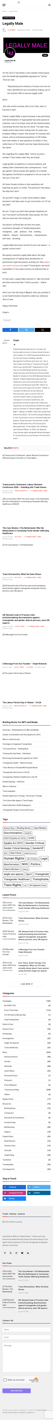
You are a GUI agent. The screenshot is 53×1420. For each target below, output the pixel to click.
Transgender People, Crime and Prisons (18, 810)
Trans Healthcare (11, 1048)
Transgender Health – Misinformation (17, 763)
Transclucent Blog (11, 1090)
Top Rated (7, 1160)
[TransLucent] (26, 4)
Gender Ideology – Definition (14, 782)
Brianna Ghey (9, 828)
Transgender (42, 874)
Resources (7, 1104)
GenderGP (38, 848)
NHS (25, 864)
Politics (35, 864)
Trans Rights (12, 885)
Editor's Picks (8, 1024)
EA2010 (28, 833)
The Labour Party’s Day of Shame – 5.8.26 (21, 702)
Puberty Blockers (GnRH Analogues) (17, 805)
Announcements (11, 1057)
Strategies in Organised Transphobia (17, 744)
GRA (5, 853)
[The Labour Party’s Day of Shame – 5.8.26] (26, 685)
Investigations (8, 1038)
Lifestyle (7, 1150)
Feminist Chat (9, 1146)
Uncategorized (8, 1169)
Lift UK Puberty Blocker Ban (15, 1015)
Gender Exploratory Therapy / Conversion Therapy (22, 796)
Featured (7, 320)
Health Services (30, 853)
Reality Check (8, 1099)
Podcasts (8, 1080)
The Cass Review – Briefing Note (15, 749)
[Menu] (4, 7)
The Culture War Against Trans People (18, 801)
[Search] (49, 7)
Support (7, 1132)
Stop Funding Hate (11, 1020)
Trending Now (8, 1164)
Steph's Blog (8, 18)
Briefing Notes (24, 828)
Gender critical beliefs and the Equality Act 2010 (21, 735)
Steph (12, 30)
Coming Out (9, 1113)
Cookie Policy (41, 1410)
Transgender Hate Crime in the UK (16, 772)
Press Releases (10, 1085)
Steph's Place (8, 1137)
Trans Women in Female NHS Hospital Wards (20, 768)
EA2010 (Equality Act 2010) (15, 838)
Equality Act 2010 (13, 843)
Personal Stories (11, 1076)
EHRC (32, 838)
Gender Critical (35, 843)
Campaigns (7, 1001)
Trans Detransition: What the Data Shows (21, 574)
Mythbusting (9, 1127)
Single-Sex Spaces (11, 1043)
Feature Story (8, 1029)
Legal (44, 858)
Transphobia (40, 879)
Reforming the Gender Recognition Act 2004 (20, 758)
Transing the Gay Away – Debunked (16, 753)
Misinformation (11, 864)
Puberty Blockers (11, 869)
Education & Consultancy (14, 1118)
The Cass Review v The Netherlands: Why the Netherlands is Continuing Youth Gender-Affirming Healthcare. (25, 531)
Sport (29, 874)
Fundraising (7, 1034)
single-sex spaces (13, 874)
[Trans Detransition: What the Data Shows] (26, 557)
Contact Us (30, 1412)
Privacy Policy (7, 1412)
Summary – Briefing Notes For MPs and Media (21, 730)
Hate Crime (15, 853)
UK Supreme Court (37, 885)
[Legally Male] (26, 51)
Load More (25, 984)
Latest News (9, 1071)
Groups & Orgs (10, 1122)
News (5, 1052)
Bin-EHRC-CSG (10, 1005)
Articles (7, 1061)
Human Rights (14, 858)
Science (25, 869)
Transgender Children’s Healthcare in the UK (20, 777)
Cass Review (40, 828)
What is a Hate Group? (11, 739)
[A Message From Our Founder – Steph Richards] (26, 646)
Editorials (8, 1066)
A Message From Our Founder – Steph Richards (24, 664)
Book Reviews (9, 1141)
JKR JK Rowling (32, 859)
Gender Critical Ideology (17, 848)
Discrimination (13, 832)
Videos (7, 1094)
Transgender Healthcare (17, 879)
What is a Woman (9, 786)
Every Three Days (11, 1010)
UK (25, 885)
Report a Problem (19, 1412)
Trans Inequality (9, 791)
